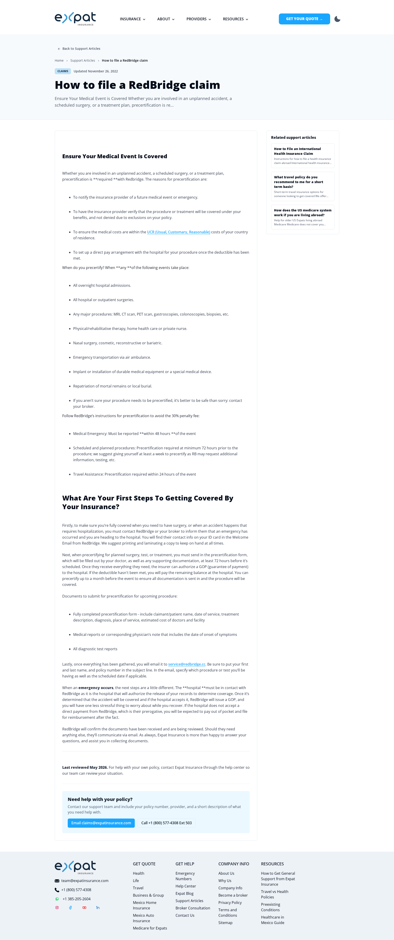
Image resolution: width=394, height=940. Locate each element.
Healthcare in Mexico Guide (272, 920)
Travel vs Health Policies (274, 894)
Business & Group (148, 895)
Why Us (224, 880)
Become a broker (233, 895)
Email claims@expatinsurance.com (101, 822)
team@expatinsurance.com (85, 880)
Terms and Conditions (227, 912)
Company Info (230, 887)
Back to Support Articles (81, 48)
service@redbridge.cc (186, 664)
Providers (197, 18)
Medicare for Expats (150, 928)
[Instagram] (57, 908)
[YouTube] (84, 908)
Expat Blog (185, 893)
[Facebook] (70, 908)
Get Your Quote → (304, 18)
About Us (226, 873)
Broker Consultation (193, 908)
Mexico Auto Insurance (143, 918)
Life (136, 880)
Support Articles (189, 900)
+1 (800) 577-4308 (76, 889)
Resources (233, 18)
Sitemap (225, 922)
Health (138, 873)
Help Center (186, 886)
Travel (138, 887)
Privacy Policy (230, 902)
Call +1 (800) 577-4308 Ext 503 (166, 822)
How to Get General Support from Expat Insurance (278, 879)
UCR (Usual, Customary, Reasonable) (178, 231)
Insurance (130, 18)
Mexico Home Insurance (144, 905)
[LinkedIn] (98, 908)
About (163, 18)
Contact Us (185, 915)
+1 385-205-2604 (77, 898)
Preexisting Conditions (270, 907)
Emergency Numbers (185, 876)
